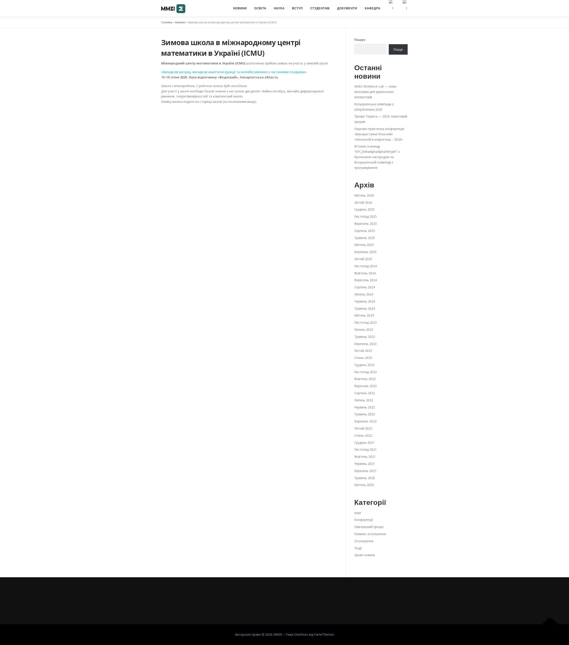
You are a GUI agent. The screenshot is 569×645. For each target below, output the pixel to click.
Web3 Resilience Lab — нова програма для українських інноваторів (375, 91)
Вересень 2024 (365, 280)
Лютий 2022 (363, 428)
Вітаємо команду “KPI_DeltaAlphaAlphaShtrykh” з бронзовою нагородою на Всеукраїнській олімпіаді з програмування (377, 156)
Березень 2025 (365, 252)
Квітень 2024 (364, 315)
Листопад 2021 (365, 449)
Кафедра (372, 8)
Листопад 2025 (365, 216)
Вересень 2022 (365, 386)
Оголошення (363, 541)
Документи (347, 8)
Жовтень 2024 (365, 273)
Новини (240, 8)
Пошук (359, 40)
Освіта (260, 8)
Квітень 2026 (364, 195)
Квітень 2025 (364, 245)
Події (358, 548)
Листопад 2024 (365, 266)
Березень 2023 (365, 344)
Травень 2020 (364, 478)
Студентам (320, 8)
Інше (357, 513)
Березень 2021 (365, 471)
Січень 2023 (363, 358)
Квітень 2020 (364, 485)
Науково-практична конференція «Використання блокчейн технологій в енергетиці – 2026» (379, 134)
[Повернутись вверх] (550, 624)
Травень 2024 (364, 308)
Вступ (297, 8)
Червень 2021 (364, 464)
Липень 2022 (363, 400)
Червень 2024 (364, 301)
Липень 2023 (363, 329)
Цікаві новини (364, 555)
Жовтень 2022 (365, 379)
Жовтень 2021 (365, 456)
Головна (166, 22)
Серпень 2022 (364, 393)
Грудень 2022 (364, 365)
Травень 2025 (364, 238)
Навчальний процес (369, 527)
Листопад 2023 (365, 322)
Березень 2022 (365, 421)
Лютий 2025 (363, 259)
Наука (279, 8)
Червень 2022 (364, 407)
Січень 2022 (363, 435)
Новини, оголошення (370, 534)
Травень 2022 (364, 414)
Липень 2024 (363, 294)
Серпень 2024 (364, 287)
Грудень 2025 (364, 209)
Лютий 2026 (363, 202)
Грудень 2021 (364, 442)
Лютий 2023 (363, 350)
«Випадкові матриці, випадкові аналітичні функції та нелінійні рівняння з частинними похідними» (234, 72)
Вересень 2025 (365, 223)
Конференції (363, 520)
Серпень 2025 (364, 231)
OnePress (301, 634)
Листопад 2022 (365, 372)
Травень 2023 (364, 336)
